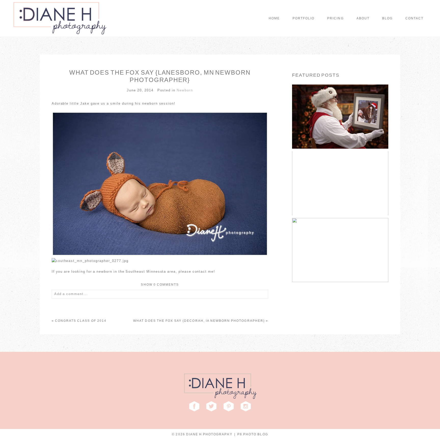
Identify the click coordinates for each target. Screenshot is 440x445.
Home (274, 18)
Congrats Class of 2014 (80, 321)
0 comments (160, 284)
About (362, 18)
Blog (387, 18)
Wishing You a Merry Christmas (339, 107)
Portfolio (303, 18)
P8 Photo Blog (252, 434)
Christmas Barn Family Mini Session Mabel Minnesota (340, 241)
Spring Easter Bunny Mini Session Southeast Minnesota (339, 174)
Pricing (335, 18)
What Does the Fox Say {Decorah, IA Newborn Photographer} (199, 321)
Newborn (185, 90)
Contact (414, 18)
